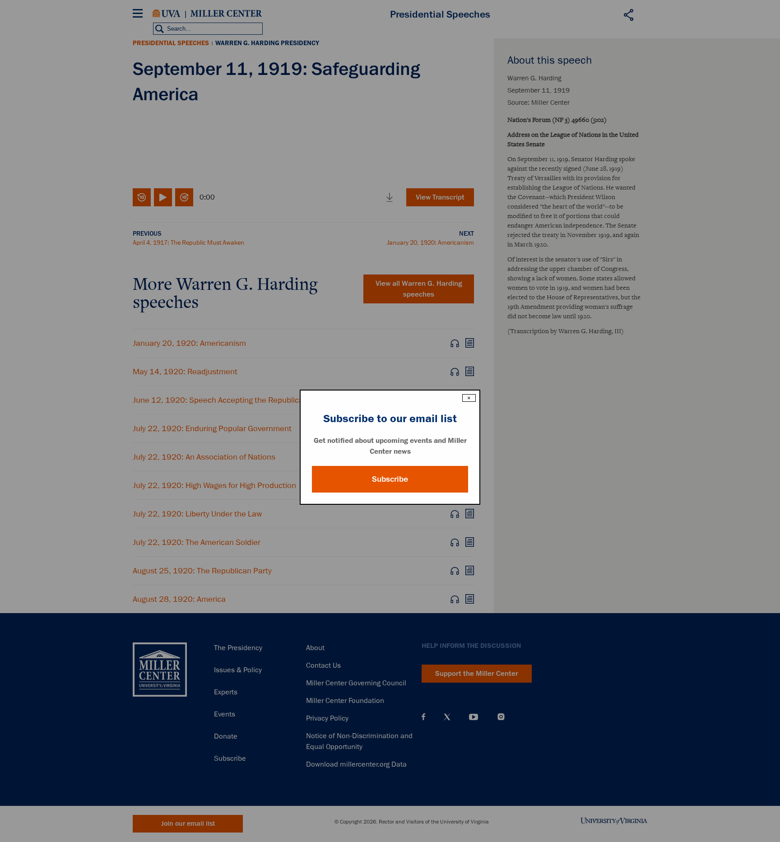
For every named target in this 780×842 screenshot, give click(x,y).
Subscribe (390, 479)
